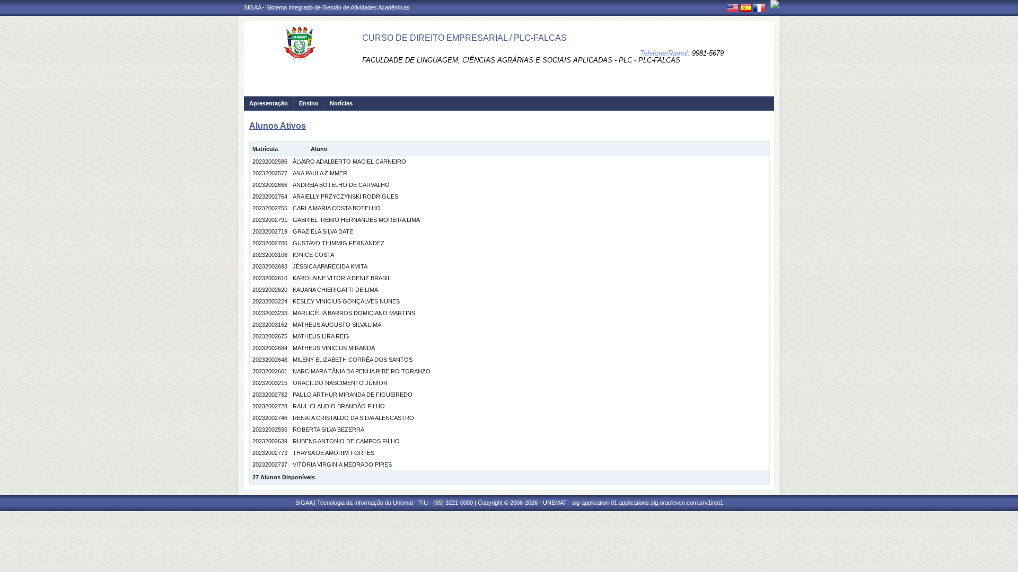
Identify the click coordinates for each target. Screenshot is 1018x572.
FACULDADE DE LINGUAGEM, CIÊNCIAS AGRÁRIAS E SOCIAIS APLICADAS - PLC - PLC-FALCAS (521, 60)
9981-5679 (708, 53)
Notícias (341, 103)
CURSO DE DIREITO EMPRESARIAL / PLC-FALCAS (464, 37)
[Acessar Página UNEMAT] (774, 4)
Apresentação (268, 103)
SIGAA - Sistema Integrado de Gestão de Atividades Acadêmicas (327, 7)
